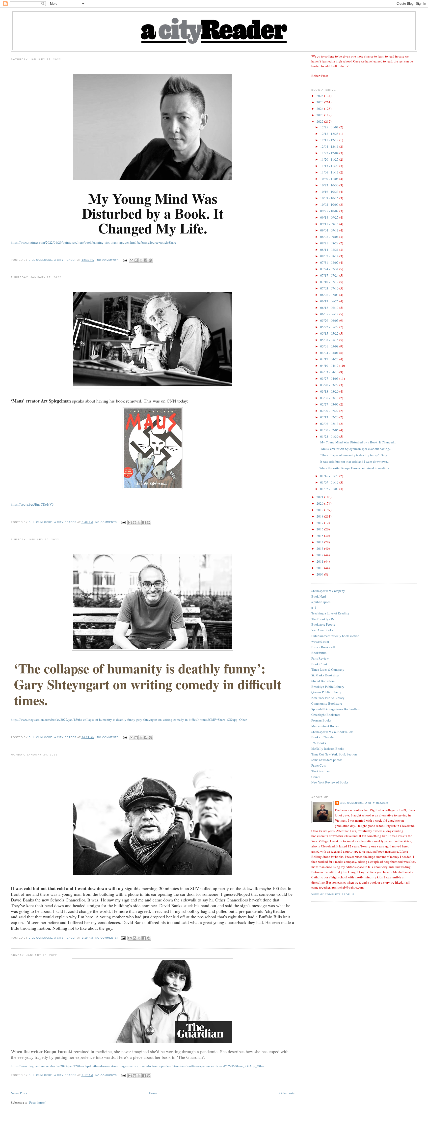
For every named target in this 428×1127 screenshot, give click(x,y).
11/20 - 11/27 (329, 159)
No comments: (109, 260)
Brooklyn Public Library (327, 686)
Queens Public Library (326, 692)
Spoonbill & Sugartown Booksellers (335, 709)
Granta (315, 777)
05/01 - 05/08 (329, 346)
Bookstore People (323, 624)
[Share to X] (140, 260)
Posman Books (321, 720)
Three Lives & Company (327, 669)
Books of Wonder (323, 737)
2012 (320, 555)
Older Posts (286, 1093)
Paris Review (320, 658)
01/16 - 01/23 (329, 476)
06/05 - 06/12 (329, 314)
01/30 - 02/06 (329, 430)
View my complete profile (332, 894)
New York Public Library (328, 697)
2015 (320, 535)
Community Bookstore (326, 703)
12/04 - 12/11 (329, 146)
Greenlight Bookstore (325, 714)
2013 (320, 548)
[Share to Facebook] (145, 260)
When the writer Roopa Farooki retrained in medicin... (355, 468)
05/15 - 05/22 (329, 333)
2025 (320, 102)
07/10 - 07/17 (329, 282)
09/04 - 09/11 (329, 230)
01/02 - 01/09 (329, 489)
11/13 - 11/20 (329, 166)
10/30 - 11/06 (329, 178)
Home (153, 1093)
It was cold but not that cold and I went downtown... (354, 461)
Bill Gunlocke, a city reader (364, 803)
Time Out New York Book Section (334, 754)
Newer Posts (19, 1093)
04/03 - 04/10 (329, 372)
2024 (320, 108)
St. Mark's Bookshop (325, 675)
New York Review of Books (329, 782)
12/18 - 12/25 (329, 133)
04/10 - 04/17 (329, 365)
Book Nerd (318, 596)
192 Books (318, 743)
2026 (320, 95)
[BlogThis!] (136, 260)
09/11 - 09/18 (329, 224)
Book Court (319, 664)
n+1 (314, 607)
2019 (320, 510)
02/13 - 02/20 (329, 417)
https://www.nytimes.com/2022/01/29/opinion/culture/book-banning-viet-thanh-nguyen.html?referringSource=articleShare (93, 242)
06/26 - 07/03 (329, 294)
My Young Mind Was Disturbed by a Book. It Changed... (357, 442)
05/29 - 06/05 (329, 320)
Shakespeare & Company (328, 590)
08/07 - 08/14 (329, 256)
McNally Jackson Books (327, 748)
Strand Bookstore (323, 681)
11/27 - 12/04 (329, 153)
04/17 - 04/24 (329, 359)
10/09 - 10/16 (329, 198)
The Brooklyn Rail (324, 619)
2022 (320, 121)
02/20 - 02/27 (329, 410)
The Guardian (320, 771)
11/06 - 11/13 (329, 172)
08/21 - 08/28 (329, 243)
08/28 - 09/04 (329, 236)
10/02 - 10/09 (329, 204)
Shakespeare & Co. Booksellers (332, 731)
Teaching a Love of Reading (330, 613)
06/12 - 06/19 (329, 307)
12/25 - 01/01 (329, 127)
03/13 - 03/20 (329, 391)
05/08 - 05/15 (329, 340)
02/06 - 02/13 (329, 423)
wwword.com (320, 641)
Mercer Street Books (325, 726)
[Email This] (131, 260)
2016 (320, 529)
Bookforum (318, 652)
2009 (320, 574)
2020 (320, 503)
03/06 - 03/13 (329, 398)
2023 (320, 115)
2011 (320, 561)
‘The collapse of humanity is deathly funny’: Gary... (354, 455)
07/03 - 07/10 (329, 288)
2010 (320, 568)
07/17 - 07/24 (329, 275)
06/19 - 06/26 (329, 301)
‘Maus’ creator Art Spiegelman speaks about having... (355, 448)
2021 (320, 497)
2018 (320, 516)
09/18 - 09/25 (329, 217)
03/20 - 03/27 (329, 385)
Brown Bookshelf (323, 647)
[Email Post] (125, 260)
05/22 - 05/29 (329, 327)
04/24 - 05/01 (329, 352)
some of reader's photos (326, 759)
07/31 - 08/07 (329, 262)
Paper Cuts (318, 765)
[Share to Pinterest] (150, 260)
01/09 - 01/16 (329, 482)
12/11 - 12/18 (329, 140)
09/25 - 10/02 (329, 211)
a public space (320, 602)
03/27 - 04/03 (329, 378)
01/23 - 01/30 (329, 436)
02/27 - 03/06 (329, 404)
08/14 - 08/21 (329, 249)
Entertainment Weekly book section (335, 636)
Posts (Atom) (37, 1102)
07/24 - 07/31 (329, 269)
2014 (320, 542)
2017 (320, 522)
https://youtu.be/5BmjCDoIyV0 (32, 504)
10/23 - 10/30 (329, 185)
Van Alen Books (322, 630)
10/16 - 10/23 (329, 191)
